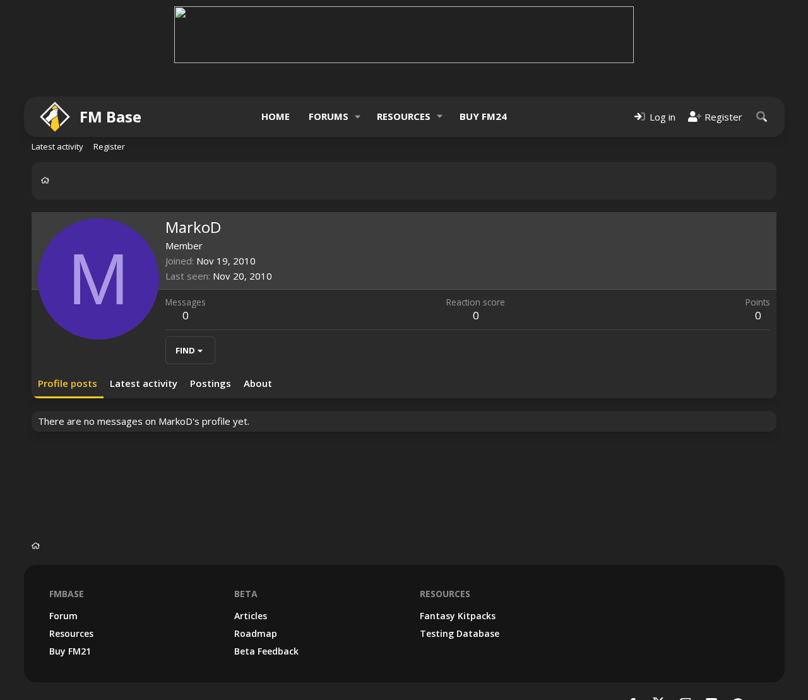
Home (275, 116)
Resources (404, 116)
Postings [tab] (210, 383)
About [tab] (258, 383)
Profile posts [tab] (67, 383)
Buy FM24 (483, 116)
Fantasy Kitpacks (458, 616)
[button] (357, 116)
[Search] (762, 116)
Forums (328, 116)
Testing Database (459, 633)
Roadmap (255, 633)
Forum (63, 616)
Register (109, 146)
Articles (250, 616)
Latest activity (57, 146)
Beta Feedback (266, 651)
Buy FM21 (70, 651)
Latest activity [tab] (143, 383)
